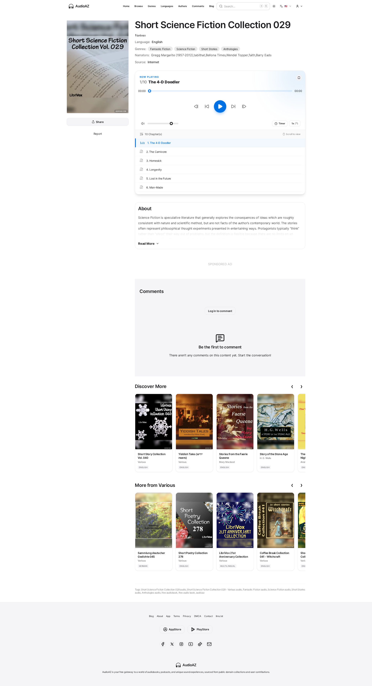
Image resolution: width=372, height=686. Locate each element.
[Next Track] (244, 106)
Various (140, 35)
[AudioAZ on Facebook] (163, 644)
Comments (198, 6)
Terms (176, 616)
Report (98, 133)
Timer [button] (282, 123)
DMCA (197, 616)
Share (99, 122)
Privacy (187, 616)
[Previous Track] (196, 106)
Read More (146, 243)
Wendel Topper (237, 55)
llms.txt (219, 616)
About (160, 616)
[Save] (299, 78)
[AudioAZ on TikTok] (200, 644)
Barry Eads (263, 55)
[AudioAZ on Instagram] (181, 644)
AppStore (175, 629)
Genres (152, 6)
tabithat (199, 55)
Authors (182, 6)
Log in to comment (220, 311)
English (157, 42)
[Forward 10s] (233, 106)
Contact (208, 616)
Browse (138, 6)
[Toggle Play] (220, 106)
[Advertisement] (220, 264)
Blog (211, 6)
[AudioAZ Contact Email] (209, 644)
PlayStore (203, 629)
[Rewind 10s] (207, 106)
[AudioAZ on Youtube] (191, 644)
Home (126, 6)
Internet (153, 62)
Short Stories (209, 49)
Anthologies (230, 49)
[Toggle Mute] (143, 123)
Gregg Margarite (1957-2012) (172, 55)
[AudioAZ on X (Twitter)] (172, 644)
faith (252, 55)
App (168, 616)
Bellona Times (216, 55)
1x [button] (293, 123)
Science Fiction (186, 49)
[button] (285, 6)
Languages (167, 6)
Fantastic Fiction (160, 49)
